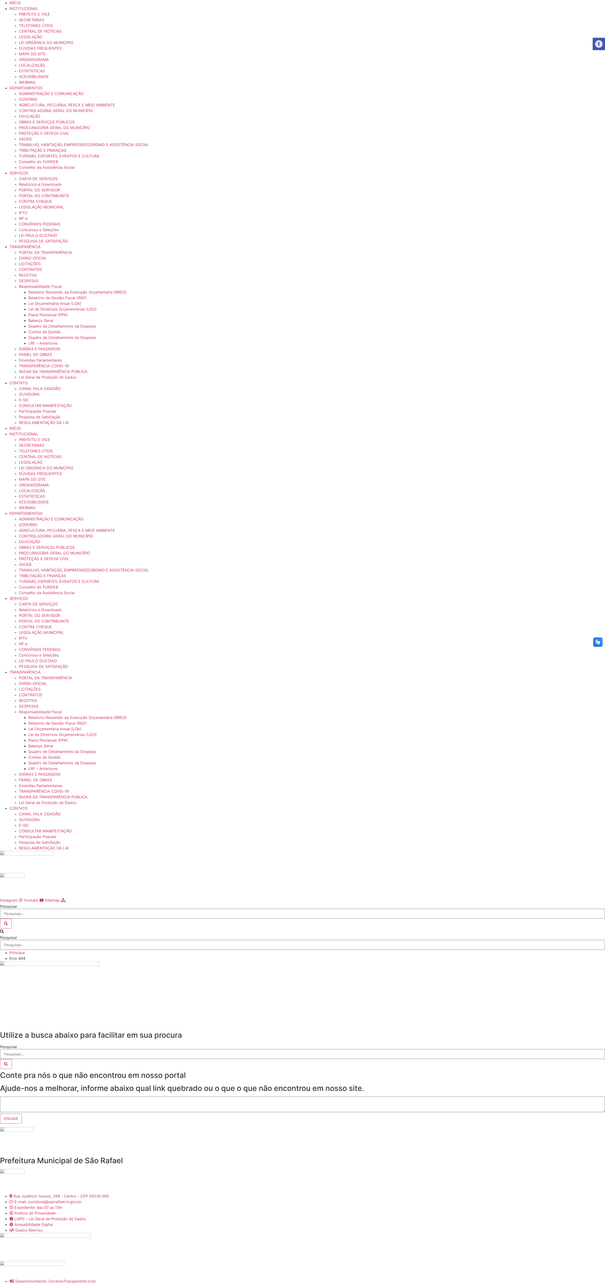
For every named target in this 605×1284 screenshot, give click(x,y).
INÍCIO (15, 2)
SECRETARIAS (31, 19)
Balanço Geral (40, 320)
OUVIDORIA (29, 394)
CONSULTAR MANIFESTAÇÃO (45, 405)
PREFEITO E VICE (34, 14)
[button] (302, 931)
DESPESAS (29, 280)
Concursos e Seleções (39, 229)
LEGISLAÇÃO (30, 37)
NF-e (23, 218)
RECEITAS (28, 275)
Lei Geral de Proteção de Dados (47, 377)
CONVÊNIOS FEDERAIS (39, 224)
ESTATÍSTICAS (32, 71)
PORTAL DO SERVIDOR (39, 190)
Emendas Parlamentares (40, 360)
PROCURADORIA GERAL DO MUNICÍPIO (54, 127)
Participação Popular (37, 411)
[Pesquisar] (6, 924)
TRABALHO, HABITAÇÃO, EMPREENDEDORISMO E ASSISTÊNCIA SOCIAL (84, 144)
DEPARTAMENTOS (26, 88)
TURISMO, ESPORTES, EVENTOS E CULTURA (59, 156)
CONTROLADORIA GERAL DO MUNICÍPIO (56, 110)
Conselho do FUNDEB (38, 161)
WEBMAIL (27, 82)
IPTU (23, 212)
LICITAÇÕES (30, 263)
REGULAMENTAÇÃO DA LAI (44, 422)
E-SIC (24, 400)
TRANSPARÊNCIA (25, 246)
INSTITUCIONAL (23, 8)
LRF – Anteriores (43, 343)
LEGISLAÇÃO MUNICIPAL (41, 207)
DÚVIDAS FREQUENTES (40, 48)
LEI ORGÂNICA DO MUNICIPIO (46, 42)
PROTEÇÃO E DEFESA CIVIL (44, 133)
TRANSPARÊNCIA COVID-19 (44, 365)
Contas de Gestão (44, 331)
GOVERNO (28, 99)
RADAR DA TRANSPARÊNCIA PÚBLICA (53, 371)
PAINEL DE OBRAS (35, 354)
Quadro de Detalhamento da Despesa (62, 326)
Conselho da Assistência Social (47, 167)
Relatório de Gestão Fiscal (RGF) (57, 297)
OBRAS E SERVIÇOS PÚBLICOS (47, 122)
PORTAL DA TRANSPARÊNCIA (45, 252)
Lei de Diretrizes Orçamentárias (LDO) (62, 309)
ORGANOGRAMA (34, 59)
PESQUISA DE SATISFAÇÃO (43, 241)
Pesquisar (8, 906)
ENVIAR (11, 1118)
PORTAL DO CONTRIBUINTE (44, 195)
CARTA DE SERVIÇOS (38, 178)
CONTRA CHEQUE (35, 201)
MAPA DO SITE (32, 54)
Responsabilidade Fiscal (40, 286)
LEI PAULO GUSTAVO (38, 235)
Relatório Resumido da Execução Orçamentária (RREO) (77, 292)
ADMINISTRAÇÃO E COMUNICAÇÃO (51, 93)
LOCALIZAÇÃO (32, 65)
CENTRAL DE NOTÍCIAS (40, 31)
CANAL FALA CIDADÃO (39, 388)
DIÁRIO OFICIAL (33, 258)
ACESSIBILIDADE (34, 76)
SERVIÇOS (18, 173)
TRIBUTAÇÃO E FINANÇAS (42, 150)
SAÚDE (25, 139)
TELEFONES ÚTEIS (36, 25)
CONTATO (18, 382)
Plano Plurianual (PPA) (48, 314)
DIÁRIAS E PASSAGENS (39, 348)
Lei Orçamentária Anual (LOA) (54, 303)
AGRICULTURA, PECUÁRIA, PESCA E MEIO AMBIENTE (67, 105)
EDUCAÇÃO (29, 116)
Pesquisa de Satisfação (39, 417)
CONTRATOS (30, 269)
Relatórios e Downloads (40, 184)
